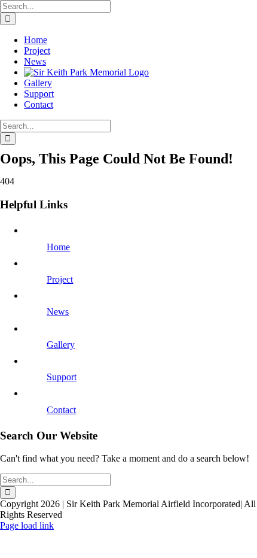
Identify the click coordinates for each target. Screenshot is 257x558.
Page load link (27, 525)
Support (62, 377)
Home (58, 247)
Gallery (61, 344)
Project (60, 279)
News (58, 312)
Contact (61, 410)
